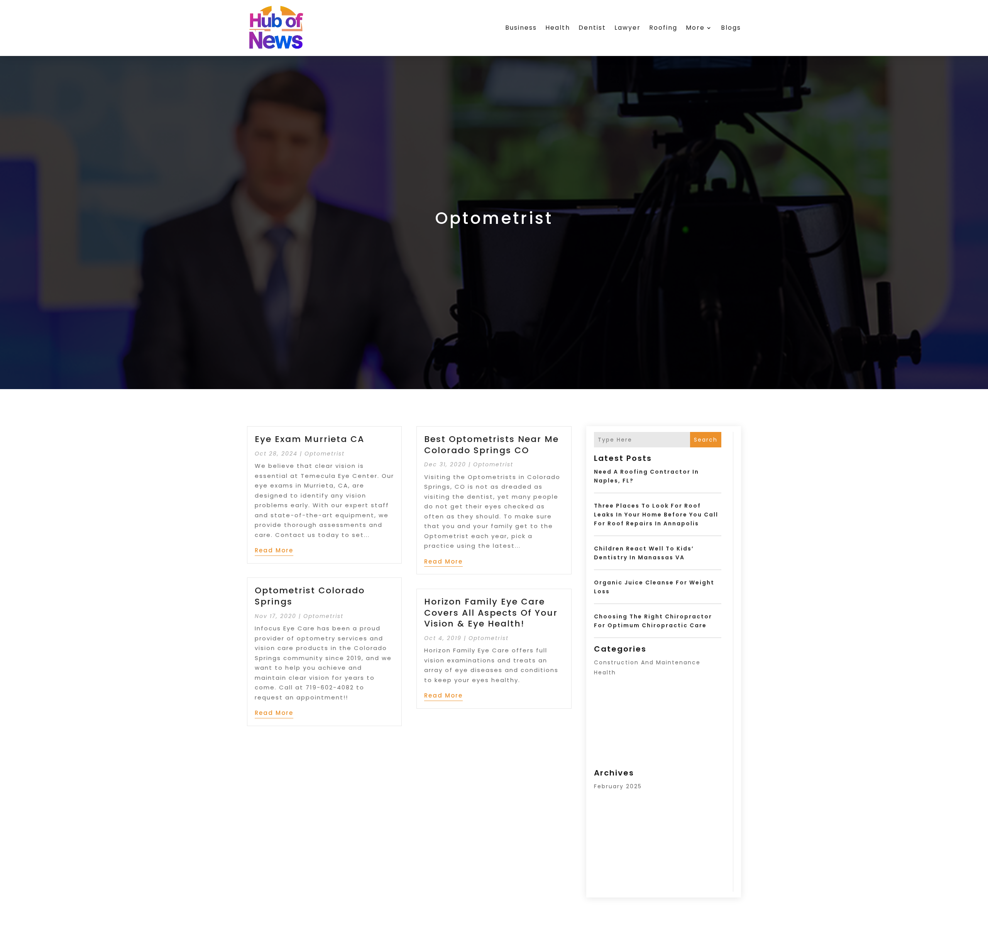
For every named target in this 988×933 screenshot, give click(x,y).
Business (521, 27)
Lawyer (627, 27)
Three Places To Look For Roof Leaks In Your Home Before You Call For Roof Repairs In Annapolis (656, 514)
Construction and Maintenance (647, 662)
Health (557, 27)
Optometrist (325, 453)
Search (705, 440)
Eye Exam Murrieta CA (309, 439)
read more (274, 550)
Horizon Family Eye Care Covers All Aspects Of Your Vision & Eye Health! (491, 613)
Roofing (663, 27)
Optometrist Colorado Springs (310, 596)
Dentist (592, 27)
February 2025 (618, 786)
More (695, 27)
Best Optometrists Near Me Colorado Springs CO (491, 444)
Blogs (731, 27)
